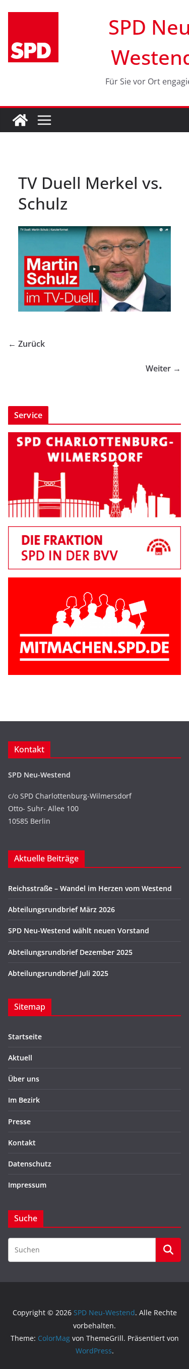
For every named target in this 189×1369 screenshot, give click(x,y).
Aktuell (20, 1057)
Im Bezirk (24, 1100)
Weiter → (163, 368)
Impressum (27, 1185)
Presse (19, 1121)
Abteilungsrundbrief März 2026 (61, 909)
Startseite (25, 1036)
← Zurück (26, 343)
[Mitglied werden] (94, 584)
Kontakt (22, 1142)
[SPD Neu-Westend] (20, 120)
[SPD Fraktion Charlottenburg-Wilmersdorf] (94, 532)
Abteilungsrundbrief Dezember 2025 (70, 952)
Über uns (23, 1079)
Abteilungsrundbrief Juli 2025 (58, 973)
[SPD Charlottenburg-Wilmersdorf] (94, 438)
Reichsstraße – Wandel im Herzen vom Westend (90, 888)
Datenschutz (29, 1163)
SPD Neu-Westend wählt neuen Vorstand (78, 930)
